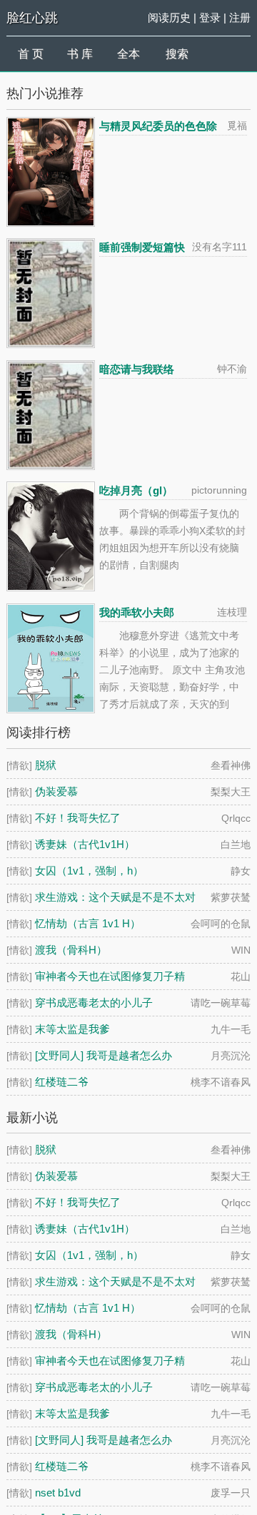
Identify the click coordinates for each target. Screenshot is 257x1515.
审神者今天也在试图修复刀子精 (110, 976)
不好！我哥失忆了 (78, 818)
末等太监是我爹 (72, 1029)
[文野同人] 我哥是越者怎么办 (103, 1055)
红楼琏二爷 (62, 1082)
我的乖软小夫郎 (136, 612)
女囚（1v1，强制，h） (89, 870)
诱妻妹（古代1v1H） (85, 844)
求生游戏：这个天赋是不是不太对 (115, 897)
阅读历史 (169, 17)
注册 (240, 17)
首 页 (31, 54)
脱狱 (45, 765)
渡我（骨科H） (71, 950)
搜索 (177, 54)
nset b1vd (58, 1492)
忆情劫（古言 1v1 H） (88, 923)
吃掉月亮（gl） (136, 490)
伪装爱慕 (56, 791)
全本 (128, 54)
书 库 (80, 54)
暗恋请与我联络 (136, 369)
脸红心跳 (32, 18)
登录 (210, 17)
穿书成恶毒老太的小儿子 (94, 1002)
